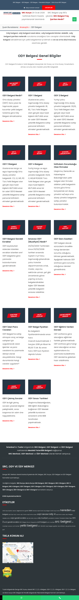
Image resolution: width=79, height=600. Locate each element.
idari (30, 510)
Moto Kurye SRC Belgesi (59, 2)
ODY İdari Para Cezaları (10, 328)
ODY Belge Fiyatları (38, 326)
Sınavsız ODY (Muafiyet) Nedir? (37, 240)
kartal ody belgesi (45, 511)
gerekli (26, 511)
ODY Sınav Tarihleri (38, 398)
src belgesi (63, 521)
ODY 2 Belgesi (61, 95)
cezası (14, 511)
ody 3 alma (23, 514)
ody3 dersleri (43, 514)
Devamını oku (7, 206)
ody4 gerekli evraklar (18, 518)
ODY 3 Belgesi (9, 164)
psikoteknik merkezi (53, 518)
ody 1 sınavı (17, 514)
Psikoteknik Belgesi (44, 2)
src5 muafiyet (51, 522)
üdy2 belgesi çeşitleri (51, 526)
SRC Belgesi (16, 2)
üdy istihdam (61, 526)
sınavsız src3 (11, 526)
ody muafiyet (43, 518)
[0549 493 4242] (21, 597)
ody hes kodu (30, 518)
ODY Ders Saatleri (63, 238)
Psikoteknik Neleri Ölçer (66, 518)
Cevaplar (48, 8)
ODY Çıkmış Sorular (12, 398)
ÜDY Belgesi (34, 2)
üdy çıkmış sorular (70, 526)
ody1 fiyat (10, 514)
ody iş (35, 518)
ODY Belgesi (25, 2)
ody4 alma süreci (60, 514)
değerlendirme (20, 511)
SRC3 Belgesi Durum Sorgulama (28, 522)
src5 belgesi (42, 522)
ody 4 (52, 514)
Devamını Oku (7, 121)
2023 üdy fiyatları (7, 511)
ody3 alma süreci (32, 514)
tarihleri (17, 526)
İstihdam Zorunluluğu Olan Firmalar (65, 165)
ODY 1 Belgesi (35, 95)
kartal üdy (53, 511)
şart (3, 529)
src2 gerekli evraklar (11, 522)
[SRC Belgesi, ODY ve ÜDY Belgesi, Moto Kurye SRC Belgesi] (12, 13)
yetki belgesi (28, 526)
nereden (65, 510)
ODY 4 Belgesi (35, 164)
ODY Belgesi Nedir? (12, 95)
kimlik (58, 511)
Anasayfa (24, 27)
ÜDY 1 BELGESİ (41, 526)
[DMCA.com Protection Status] (7, 572)
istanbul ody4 (36, 511)
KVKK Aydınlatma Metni (11, 496)
